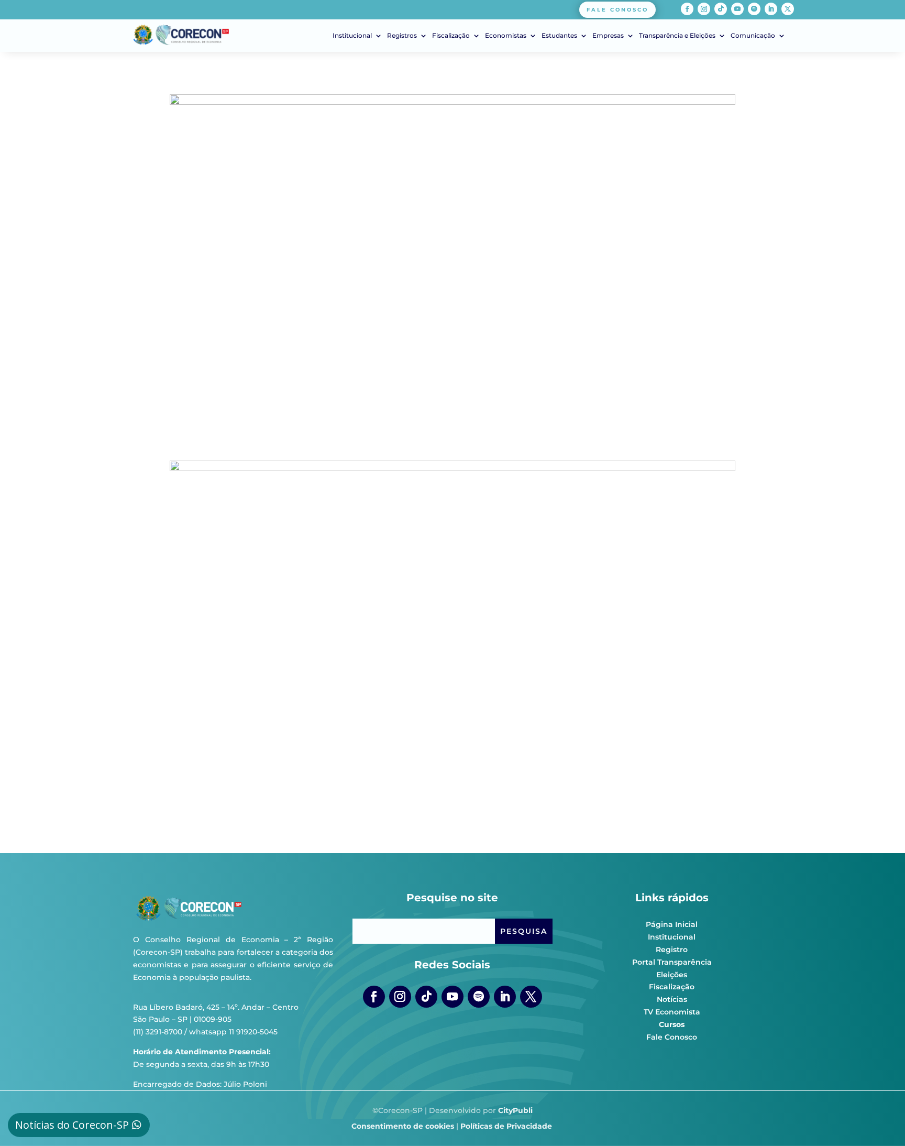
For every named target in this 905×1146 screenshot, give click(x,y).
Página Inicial (672, 924)
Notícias (672, 999)
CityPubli (515, 1110)
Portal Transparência (672, 962)
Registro (672, 949)
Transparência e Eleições (677, 35)
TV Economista (672, 1012)
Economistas (505, 35)
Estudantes (559, 35)
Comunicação (753, 35)
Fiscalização (451, 35)
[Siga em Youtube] (737, 9)
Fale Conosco (671, 1037)
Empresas (608, 35)
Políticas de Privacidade (506, 1126)
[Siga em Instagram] (704, 9)
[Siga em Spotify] (754, 9)
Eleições (671, 974)
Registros (402, 35)
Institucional (352, 35)
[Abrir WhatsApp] (879, 1120)
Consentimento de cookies (402, 1126)
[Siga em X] (787, 9)
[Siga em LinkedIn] (771, 9)
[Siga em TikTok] (720, 9)
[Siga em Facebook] (687, 9)
